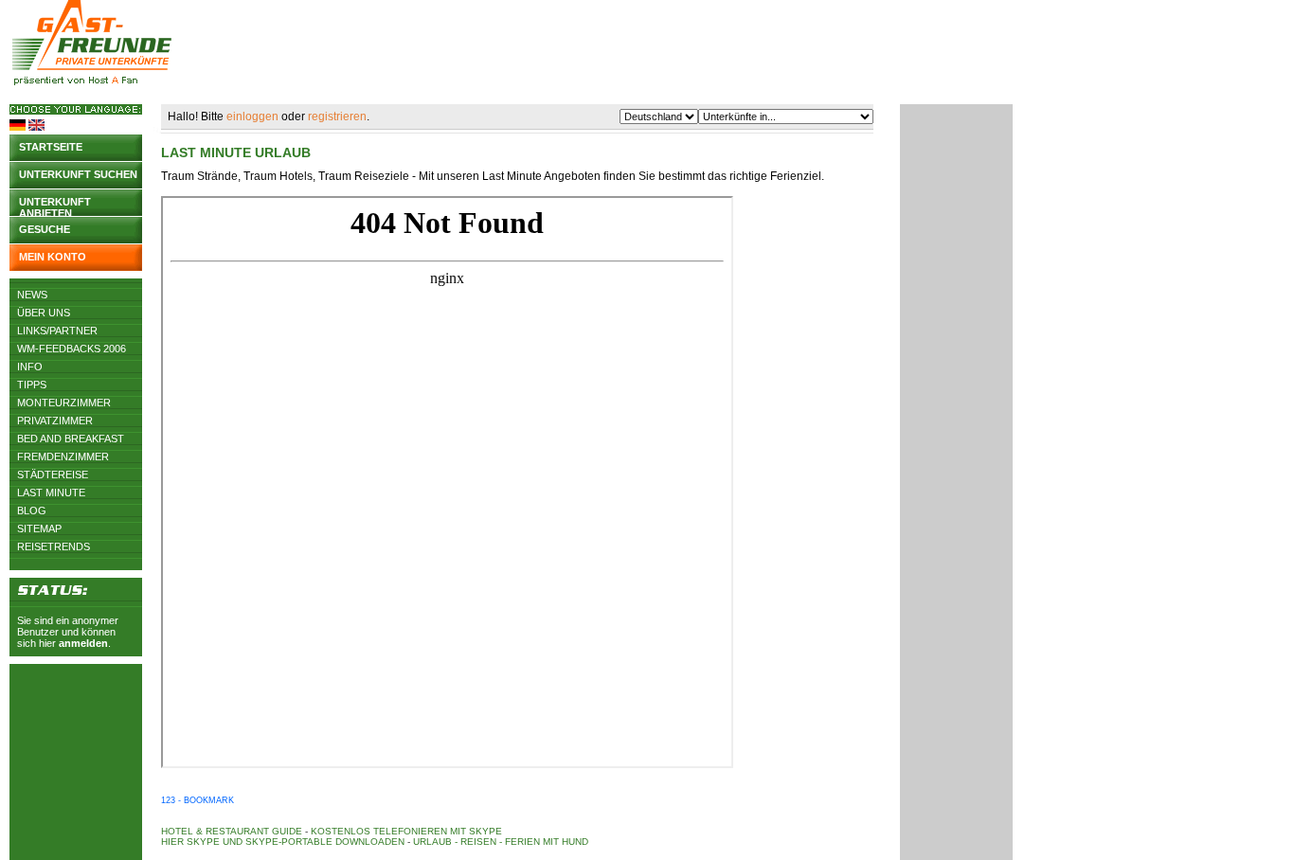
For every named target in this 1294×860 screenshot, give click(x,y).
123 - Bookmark (197, 800)
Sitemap (39, 528)
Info (30, 366)
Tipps (31, 384)
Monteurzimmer (64, 402)
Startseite (50, 146)
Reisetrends (53, 546)
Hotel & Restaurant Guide (231, 831)
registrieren (337, 116)
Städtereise (52, 474)
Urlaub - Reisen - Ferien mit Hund (500, 841)
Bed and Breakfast (70, 438)
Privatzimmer (55, 420)
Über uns (43, 312)
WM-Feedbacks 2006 (71, 348)
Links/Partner (57, 330)
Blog (31, 510)
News (32, 294)
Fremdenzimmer (63, 456)
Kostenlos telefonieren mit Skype (406, 831)
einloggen (252, 116)
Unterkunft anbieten (55, 206)
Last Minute (51, 492)
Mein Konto (52, 256)
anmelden (83, 643)
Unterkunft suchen (78, 174)
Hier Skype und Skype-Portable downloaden (282, 841)
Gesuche (44, 229)
